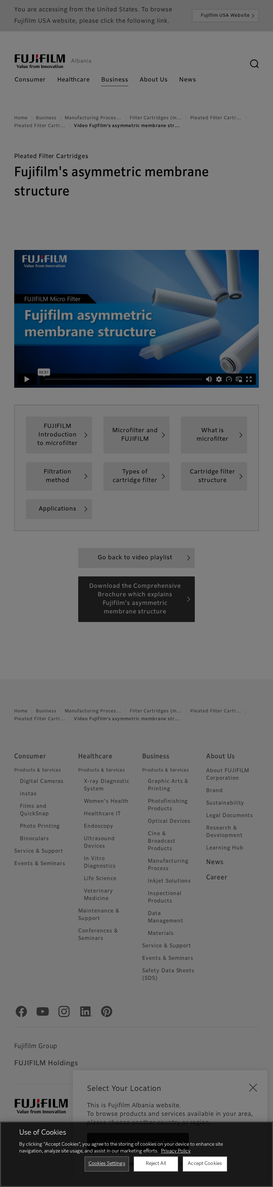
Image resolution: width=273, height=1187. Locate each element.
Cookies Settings (107, 1163)
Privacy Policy (176, 1151)
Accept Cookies (205, 1163)
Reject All (156, 1163)
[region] (136, 1154)
